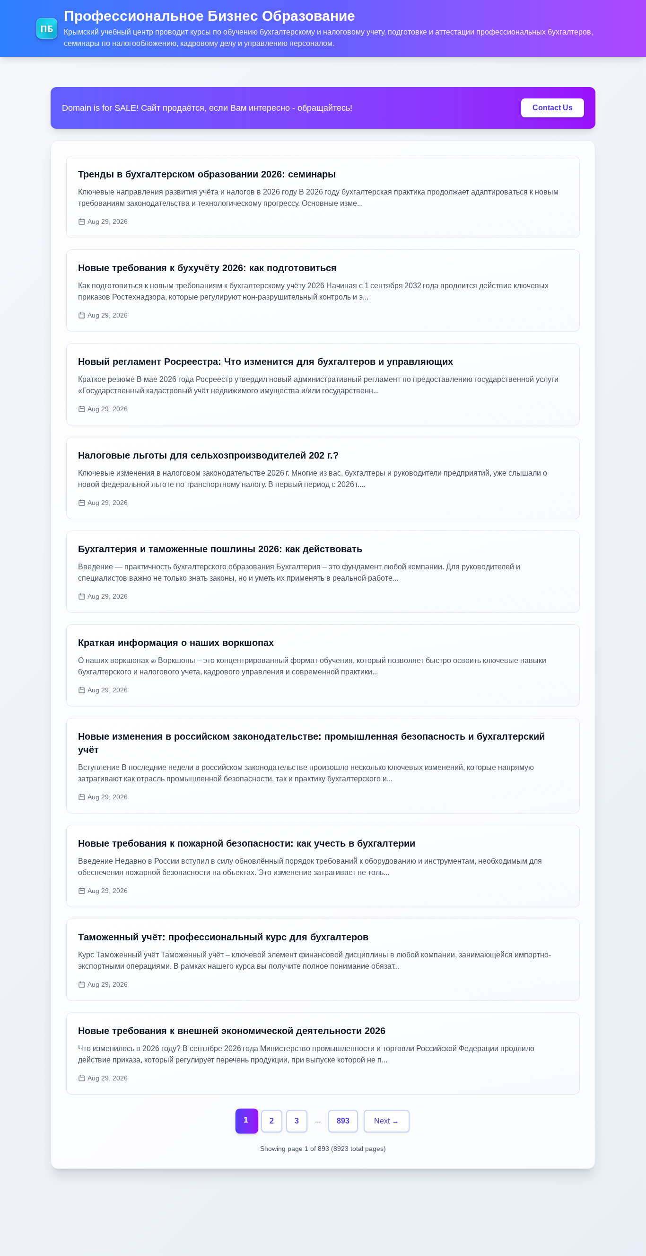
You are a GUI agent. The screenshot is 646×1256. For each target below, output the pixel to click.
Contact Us (553, 108)
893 (343, 1121)
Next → (386, 1121)
